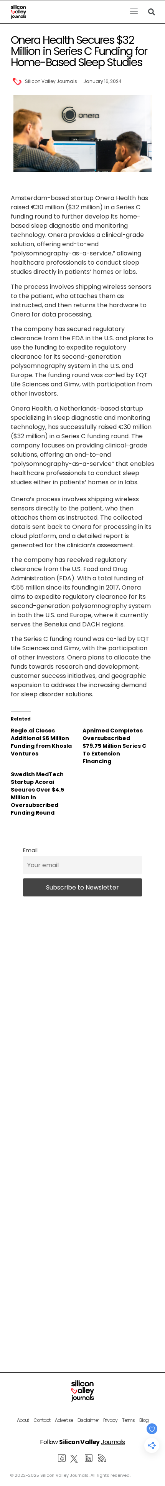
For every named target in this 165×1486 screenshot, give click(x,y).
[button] (133, 12)
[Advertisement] (82, 1225)
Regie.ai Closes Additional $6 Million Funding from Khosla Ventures (41, 742)
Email (30, 850)
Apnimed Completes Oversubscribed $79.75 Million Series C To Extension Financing (114, 746)
